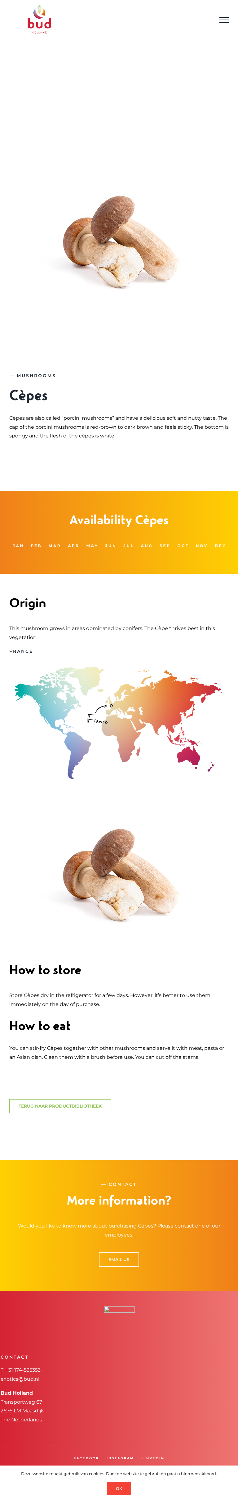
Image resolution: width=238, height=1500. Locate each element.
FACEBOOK (86, 1458)
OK (119, 1488)
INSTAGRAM (120, 1458)
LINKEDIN (153, 1458)
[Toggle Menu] (224, 20)
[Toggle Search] (206, 19)
